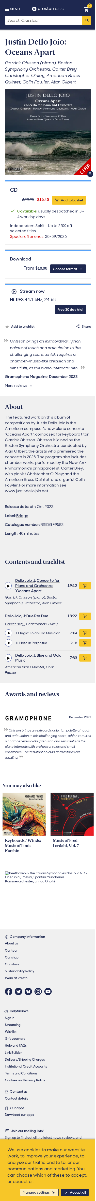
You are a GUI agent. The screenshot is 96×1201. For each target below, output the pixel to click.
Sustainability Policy (19, 971)
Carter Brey (14, 624)
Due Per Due (37, 615)
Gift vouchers (15, 1039)
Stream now (32, 291)
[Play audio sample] (8, 585)
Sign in (9, 1018)
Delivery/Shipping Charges (25, 1059)
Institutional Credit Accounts (26, 1066)
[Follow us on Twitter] (20, 991)
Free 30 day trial (70, 309)
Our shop (11, 957)
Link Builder (13, 1053)
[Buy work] (85, 585)
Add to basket (72, 200)
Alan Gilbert (52, 603)
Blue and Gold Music (38, 658)
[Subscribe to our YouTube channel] (49, 991)
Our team (12, 950)
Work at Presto (16, 978)
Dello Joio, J (25, 580)
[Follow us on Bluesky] (29, 991)
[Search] (86, 20)
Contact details (16, 1098)
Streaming (12, 1025)
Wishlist (10, 1032)
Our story (12, 964)
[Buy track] (85, 633)
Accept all (78, 1192)
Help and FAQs (16, 1045)
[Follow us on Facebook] (10, 991)
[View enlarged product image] (48, 132)
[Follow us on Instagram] (39, 991)
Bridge (22, 515)
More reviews (16, 385)
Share (86, 326)
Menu (15, 9)
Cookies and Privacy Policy (25, 1080)
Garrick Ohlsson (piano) (25, 597)
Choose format (65, 269)
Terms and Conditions (21, 1073)
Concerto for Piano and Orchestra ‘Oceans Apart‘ (37, 585)
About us (11, 943)
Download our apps (19, 1115)
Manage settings (36, 1192)
